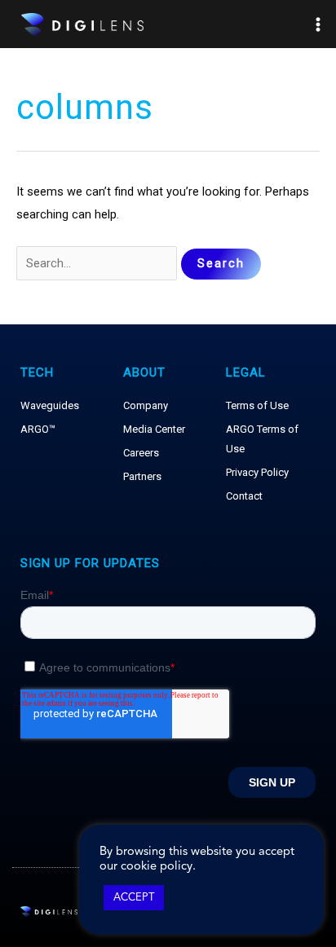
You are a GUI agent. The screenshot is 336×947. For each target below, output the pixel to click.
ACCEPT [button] (133, 897)
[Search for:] (98, 263)
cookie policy (156, 867)
